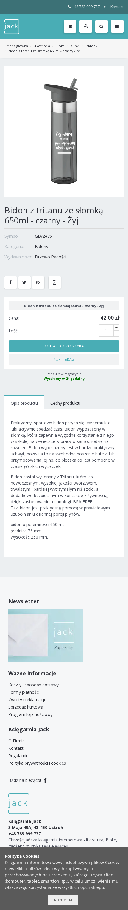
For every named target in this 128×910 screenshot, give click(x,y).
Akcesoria (42, 46)
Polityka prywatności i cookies (37, 763)
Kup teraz (64, 359)
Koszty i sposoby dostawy (33, 684)
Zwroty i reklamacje (27, 699)
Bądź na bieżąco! (25, 780)
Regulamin (18, 755)
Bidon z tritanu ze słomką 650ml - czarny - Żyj (44, 51)
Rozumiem (63, 900)
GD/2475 (43, 236)
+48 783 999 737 (86, 6)
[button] (86, 26)
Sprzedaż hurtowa (25, 707)
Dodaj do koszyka (63, 346)
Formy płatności (24, 692)
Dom (60, 46)
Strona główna (16, 46)
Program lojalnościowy (30, 714)
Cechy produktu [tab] (65, 403)
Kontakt (117, 6)
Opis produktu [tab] (24, 403)
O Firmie (16, 741)
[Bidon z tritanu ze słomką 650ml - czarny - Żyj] (64, 131)
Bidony (91, 46)
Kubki (75, 46)
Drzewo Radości (50, 257)
